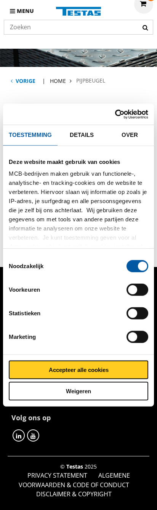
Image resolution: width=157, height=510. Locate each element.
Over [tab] (130, 135)
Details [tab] (82, 135)
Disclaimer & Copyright (74, 494)
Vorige (25, 80)
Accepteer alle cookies (79, 369)
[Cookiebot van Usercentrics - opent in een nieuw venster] (115, 114)
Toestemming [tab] (30, 135)
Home (58, 80)
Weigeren (78, 391)
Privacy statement (57, 475)
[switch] (137, 289)
